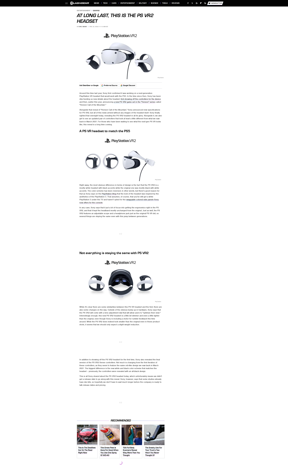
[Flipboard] (201, 3)
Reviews (175, 3)
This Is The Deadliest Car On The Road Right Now (87, 450)
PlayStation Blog (109, 194)
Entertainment (127, 3)
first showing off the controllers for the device (141, 99)
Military (143, 3)
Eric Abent (83, 26)
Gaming (96, 10)
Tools (165, 3)
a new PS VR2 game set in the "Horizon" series (134, 102)
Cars (114, 3)
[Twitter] (192, 3)
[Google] (196, 3)
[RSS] (205, 3)
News (96, 3)
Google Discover (129, 85)
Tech (105, 3)
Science (154, 3)
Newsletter (216, 3)
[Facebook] (188, 3)
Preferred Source (110, 85)
